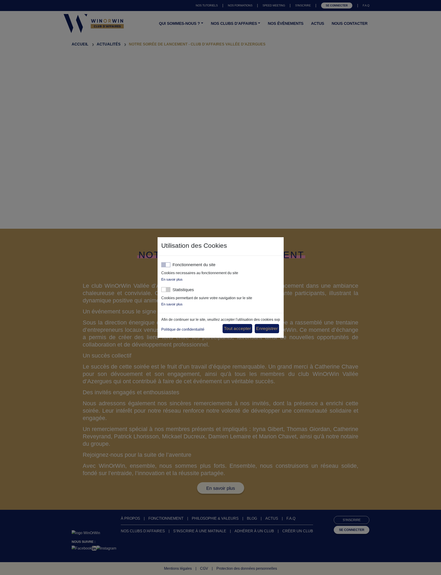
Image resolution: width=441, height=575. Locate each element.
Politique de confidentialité (182, 329)
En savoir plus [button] (172, 279)
